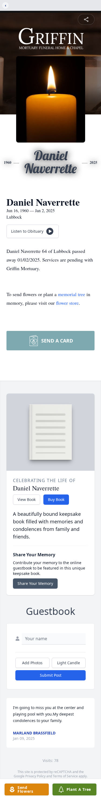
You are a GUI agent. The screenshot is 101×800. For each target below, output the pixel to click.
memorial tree (71, 294)
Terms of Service (65, 776)
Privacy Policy (35, 776)
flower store (67, 303)
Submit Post (50, 675)
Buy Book (56, 499)
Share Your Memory (35, 583)
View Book (27, 499)
